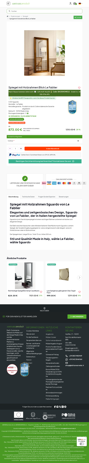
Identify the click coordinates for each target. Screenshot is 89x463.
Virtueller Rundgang (16, 119)
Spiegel (25, 16)
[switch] (82, 444)
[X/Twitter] (60, 406)
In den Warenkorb (52, 149)
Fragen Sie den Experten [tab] (46, 197)
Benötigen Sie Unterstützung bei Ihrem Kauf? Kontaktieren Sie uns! (43, 161)
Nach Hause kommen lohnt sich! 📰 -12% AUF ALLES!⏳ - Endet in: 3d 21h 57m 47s (44, 93)
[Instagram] (57, 406)
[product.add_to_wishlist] (41, 292)
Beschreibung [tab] (13, 197)
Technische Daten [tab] (28, 197)
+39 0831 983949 (75, 356)
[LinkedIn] (62, 406)
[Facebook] (55, 406)
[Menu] (85, 438)
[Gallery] (44, 53)
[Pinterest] (65, 406)
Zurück (78, 17)
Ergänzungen (15, 16)
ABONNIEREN (77, 316)
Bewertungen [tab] (64, 197)
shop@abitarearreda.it (68, 428)
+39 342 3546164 (75, 359)
